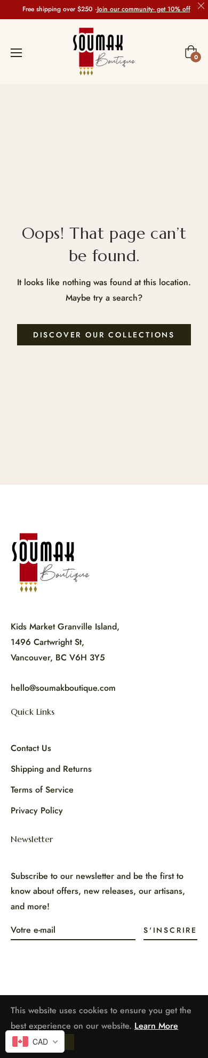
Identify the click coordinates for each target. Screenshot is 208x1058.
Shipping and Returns (51, 769)
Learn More (156, 1026)
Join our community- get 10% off (143, 9)
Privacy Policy (37, 810)
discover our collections (104, 334)
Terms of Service (42, 790)
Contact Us (31, 748)
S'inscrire (170, 930)
